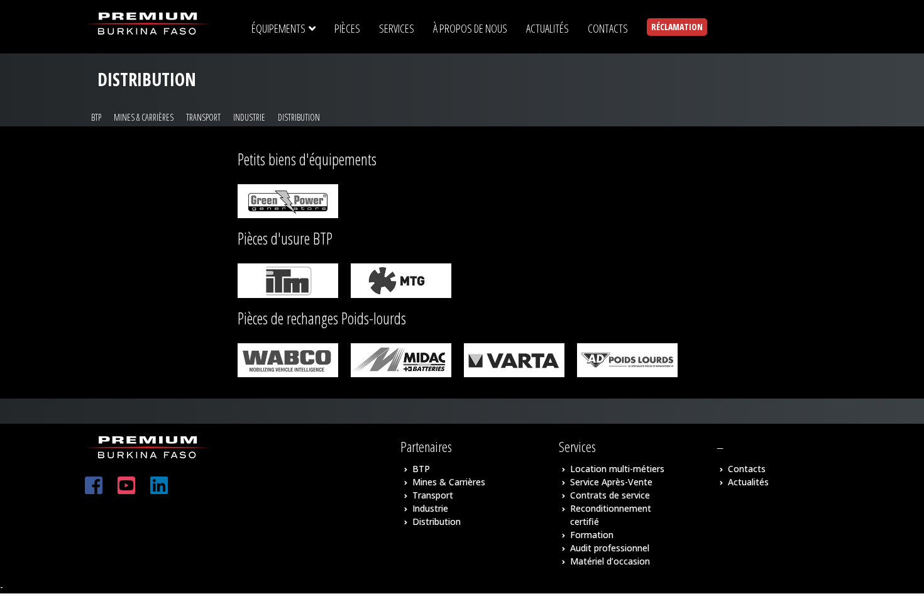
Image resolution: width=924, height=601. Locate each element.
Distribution (299, 117)
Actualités (748, 482)
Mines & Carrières (143, 117)
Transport (203, 117)
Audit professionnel (609, 548)
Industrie (249, 117)
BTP (96, 117)
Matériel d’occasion (610, 561)
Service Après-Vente (611, 482)
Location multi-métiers (617, 469)
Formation (591, 535)
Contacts (747, 469)
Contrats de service (610, 495)
